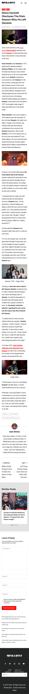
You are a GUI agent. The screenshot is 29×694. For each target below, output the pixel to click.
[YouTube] (23, 663)
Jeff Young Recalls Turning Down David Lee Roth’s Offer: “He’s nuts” (22, 470)
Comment (6, 549)
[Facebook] (5, 663)
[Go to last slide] (4, 508)
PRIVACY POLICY (19, 672)
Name (5, 576)
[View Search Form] (21, 3)
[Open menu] (25, 3)
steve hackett (14, 414)
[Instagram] (14, 663)
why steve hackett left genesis (11, 418)
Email (5, 585)
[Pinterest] (19, 663)
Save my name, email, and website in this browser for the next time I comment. (14, 601)
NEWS (3, 9)
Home (10, 670)
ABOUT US (18, 670)
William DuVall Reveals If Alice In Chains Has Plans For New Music (7, 470)
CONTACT (8, 672)
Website (5, 594)
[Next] (25, 508)
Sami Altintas (6, 27)
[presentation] (14, 501)
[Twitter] (10, 663)
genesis (5, 414)
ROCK (7, 9)
